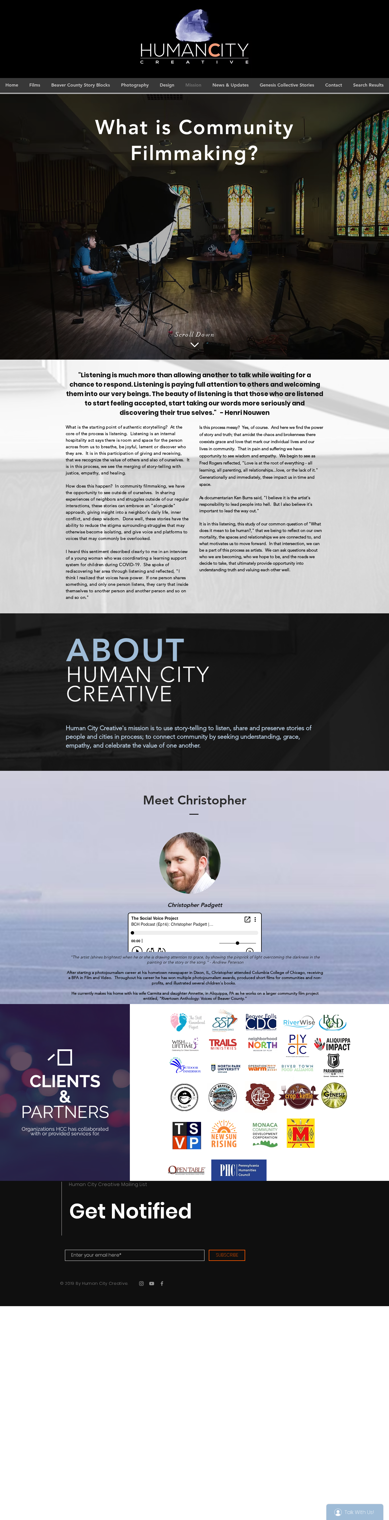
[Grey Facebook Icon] (162, 1284)
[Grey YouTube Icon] (152, 1284)
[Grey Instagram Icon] (141, 1284)
